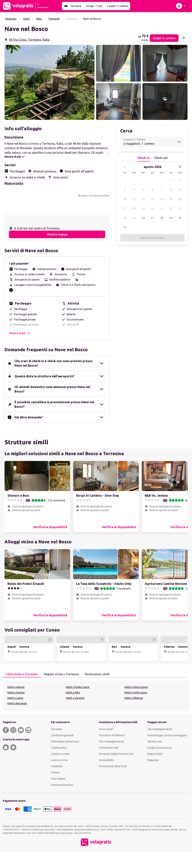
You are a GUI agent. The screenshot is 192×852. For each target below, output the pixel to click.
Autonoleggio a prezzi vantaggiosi (167, 735)
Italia (39, 18)
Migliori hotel (155, 753)
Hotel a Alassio (16, 687)
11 (134, 199)
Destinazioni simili (97, 674)
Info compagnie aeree (111, 741)
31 (124, 227)
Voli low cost (154, 741)
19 (143, 208)
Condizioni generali (62, 735)
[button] (49, 82)
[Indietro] (124, 167)
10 (124, 199)
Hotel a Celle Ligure (135, 692)
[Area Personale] (181, 6)
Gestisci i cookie (60, 753)
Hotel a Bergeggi (17, 703)
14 (161, 199)
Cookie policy (59, 747)
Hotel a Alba (73, 692)
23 (180, 208)
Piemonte (54, 18)
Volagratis (10, 18)
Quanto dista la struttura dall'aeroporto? (44, 376)
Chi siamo (56, 729)
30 (180, 217)
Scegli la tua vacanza (159, 747)
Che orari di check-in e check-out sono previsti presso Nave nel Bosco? (53, 363)
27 (152, 217)
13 (152, 199)
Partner (55, 772)
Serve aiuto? (106, 729)
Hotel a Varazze (75, 697)
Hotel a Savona (16, 692)
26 (143, 217)
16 (180, 199)
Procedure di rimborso (112, 735)
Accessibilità (106, 760)
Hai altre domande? (28, 417)
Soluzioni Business (62, 784)
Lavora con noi (59, 760)
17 (124, 208)
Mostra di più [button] (17, 333)
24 (124, 217)
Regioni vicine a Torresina (61, 674)
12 (143, 199)
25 (134, 217)
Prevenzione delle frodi (112, 766)
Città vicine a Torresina (22, 674)
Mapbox (85, 195)
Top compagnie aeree (159, 729)
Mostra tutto (13, 183)
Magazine (153, 760)
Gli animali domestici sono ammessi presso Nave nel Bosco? (52, 389)
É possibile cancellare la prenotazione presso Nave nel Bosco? (54, 404)
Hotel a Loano (15, 697)
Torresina (75, 6)
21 (161, 208)
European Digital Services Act (116, 753)
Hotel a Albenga (133, 697)
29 (170, 217)
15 (170, 199)
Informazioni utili (108, 747)
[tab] (22, 674)
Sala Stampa (58, 778)
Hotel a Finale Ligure (77, 687)
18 (134, 208)
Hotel (26, 18)
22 (170, 208)
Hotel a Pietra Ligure (136, 687)
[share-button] (184, 38)
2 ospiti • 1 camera (117, 6)
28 (161, 217)
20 (152, 208)
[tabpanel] (96, 696)
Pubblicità (56, 766)
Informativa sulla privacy (65, 741)
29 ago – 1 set (94, 6)
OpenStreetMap (100, 195)
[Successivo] (180, 167)
